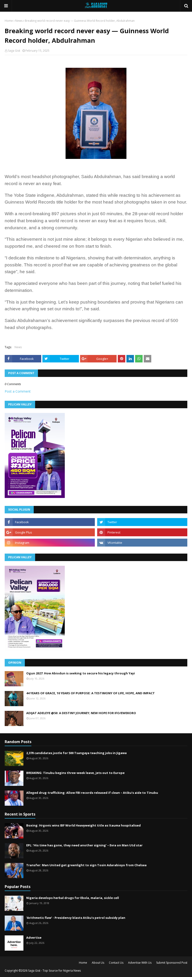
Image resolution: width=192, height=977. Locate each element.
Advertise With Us (139, 963)
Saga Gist (14, 51)
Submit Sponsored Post (171, 963)
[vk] (142, 543)
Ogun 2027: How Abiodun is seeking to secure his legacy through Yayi (80, 673)
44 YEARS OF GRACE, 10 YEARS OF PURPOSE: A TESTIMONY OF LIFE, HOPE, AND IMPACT (90, 693)
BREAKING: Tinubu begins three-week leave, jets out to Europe (75, 773)
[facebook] (50, 522)
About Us (98, 963)
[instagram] (50, 543)
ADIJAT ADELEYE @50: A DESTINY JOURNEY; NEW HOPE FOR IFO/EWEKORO (81, 713)
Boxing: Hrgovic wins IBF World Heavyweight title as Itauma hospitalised (83, 825)
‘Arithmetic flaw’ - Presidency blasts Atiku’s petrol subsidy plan (75, 918)
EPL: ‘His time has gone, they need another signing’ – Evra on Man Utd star (84, 845)
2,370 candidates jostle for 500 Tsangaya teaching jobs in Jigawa (76, 753)
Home (9, 21)
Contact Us (116, 963)
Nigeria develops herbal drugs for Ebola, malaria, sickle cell (72, 898)
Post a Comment (18, 391)
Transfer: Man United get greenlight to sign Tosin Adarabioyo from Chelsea (86, 865)
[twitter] (142, 522)
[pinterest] (142, 532)
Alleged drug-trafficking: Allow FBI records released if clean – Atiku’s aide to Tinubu (92, 793)
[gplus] (50, 532)
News (18, 21)
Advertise (33, 937)
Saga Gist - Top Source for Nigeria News (54, 971)
